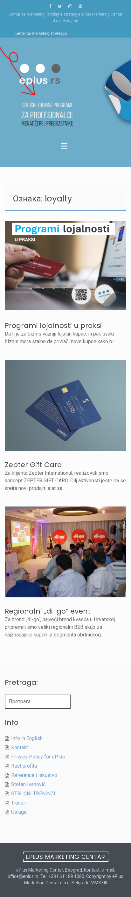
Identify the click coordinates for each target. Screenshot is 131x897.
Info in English (27, 738)
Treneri (18, 803)
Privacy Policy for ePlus (38, 757)
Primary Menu (65, 147)
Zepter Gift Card (33, 465)
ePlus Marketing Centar (65, 857)
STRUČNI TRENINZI (33, 794)
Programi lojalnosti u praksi (53, 325)
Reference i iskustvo (34, 775)
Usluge (19, 812)
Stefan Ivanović (28, 784)
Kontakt (19, 747)
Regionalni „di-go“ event (48, 611)
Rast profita (24, 766)
